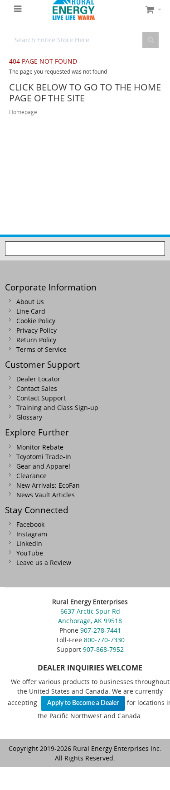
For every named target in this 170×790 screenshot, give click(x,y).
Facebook (30, 524)
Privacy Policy (36, 330)
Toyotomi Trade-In (43, 456)
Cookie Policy (35, 320)
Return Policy (36, 339)
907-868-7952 (103, 649)
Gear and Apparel (43, 466)
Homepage (23, 112)
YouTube (29, 553)
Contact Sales (36, 388)
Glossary (29, 417)
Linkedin (29, 543)
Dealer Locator (38, 379)
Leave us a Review (43, 562)
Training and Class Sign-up (57, 407)
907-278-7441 (100, 630)
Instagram (31, 534)
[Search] (150, 40)
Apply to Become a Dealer (83, 703)
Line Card (30, 311)
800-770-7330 (104, 639)
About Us (30, 301)
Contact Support (41, 398)
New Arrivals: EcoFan (48, 485)
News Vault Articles (45, 494)
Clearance (31, 475)
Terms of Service (41, 349)
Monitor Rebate (39, 447)
